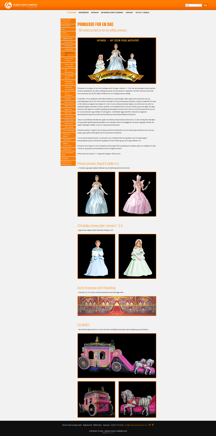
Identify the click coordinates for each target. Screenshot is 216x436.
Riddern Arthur (69, 123)
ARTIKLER (94, 13)
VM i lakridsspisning (69, 71)
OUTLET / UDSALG (142, 13)
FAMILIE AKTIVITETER (67, 144)
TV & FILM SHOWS (68, 131)
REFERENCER (84, 13)
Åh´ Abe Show (69, 42)
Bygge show (68, 109)
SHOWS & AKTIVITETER (65, 34)
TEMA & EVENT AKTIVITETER (66, 21)
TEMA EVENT (67, 140)
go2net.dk (111, 433)
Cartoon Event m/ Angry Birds (69, 65)
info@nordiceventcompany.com (136, 425)
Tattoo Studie (69, 116)
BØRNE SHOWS (67, 39)
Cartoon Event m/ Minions (69, 59)
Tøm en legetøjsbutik (68, 94)
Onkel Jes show (69, 106)
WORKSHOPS (67, 149)
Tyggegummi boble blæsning (69, 82)
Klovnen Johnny (69, 102)
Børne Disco (68, 113)
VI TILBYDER (71, 13)
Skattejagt (68, 99)
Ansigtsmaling (69, 49)
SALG (63, 29)
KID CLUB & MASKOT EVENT (67, 154)
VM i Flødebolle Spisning (69, 77)
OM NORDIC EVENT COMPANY (112, 13)
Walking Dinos (69, 46)
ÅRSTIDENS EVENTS (66, 135)
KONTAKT (129, 13)
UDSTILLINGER (65, 26)
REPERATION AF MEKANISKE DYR (66, 163)
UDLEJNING (64, 158)
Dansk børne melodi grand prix (69, 88)
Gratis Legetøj (69, 127)
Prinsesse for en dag (69, 54)
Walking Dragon (69, 120)
